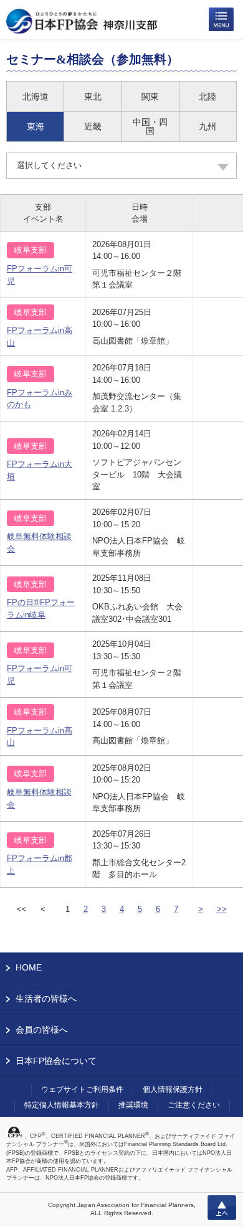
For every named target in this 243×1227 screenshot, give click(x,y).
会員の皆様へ (42, 1030)
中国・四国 (150, 126)
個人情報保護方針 (172, 1089)
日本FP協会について (56, 1061)
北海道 (35, 96)
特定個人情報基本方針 (61, 1105)
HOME (29, 967)
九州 (207, 126)
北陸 (207, 96)
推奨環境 (133, 1105)
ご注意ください (194, 1105)
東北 (93, 96)
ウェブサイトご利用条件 (82, 1089)
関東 (150, 96)
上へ (222, 1208)
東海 (35, 126)
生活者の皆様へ (46, 999)
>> (222, 909)
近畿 (93, 126)
